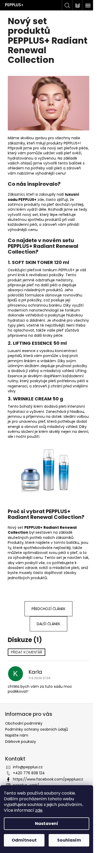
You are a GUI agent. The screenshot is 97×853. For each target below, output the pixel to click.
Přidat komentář (26, 652)
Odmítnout (24, 840)
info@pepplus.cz (28, 767)
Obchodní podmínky (23, 723)
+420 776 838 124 (29, 773)
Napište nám (16, 735)
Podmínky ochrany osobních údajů (36, 729)
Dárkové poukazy (20, 741)
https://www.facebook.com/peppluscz (48, 779)
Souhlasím (69, 840)
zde (38, 810)
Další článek (48, 623)
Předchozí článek (48, 608)
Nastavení (46, 823)
